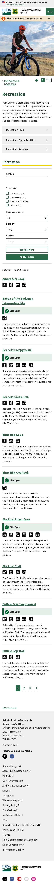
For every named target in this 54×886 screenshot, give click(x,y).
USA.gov (6, 795)
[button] (36, 80)
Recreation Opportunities (20, 140)
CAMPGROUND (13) (18, 197)
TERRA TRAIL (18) (17, 193)
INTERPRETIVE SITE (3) (19, 201)
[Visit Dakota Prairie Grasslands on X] (4, 756)
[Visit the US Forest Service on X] (4, 879)
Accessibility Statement (15, 771)
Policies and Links (11, 830)
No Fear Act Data (11, 815)
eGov (5, 835)
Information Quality (13, 849)
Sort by (10, 223)
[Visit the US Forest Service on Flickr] (26, 879)
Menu (49, 11)
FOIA (5, 820)
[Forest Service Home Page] (15, 12)
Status (10, 235)
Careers (6, 790)
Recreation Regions (16, 149)
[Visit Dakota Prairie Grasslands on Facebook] (12, 756)
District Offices (10, 745)
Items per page (14, 212)
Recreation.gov (10, 766)
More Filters (27, 249)
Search (10, 174)
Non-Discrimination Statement (19, 839)
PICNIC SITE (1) (16, 205)
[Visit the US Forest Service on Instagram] (33, 879)
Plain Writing (9, 810)
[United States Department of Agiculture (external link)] (7, 12)
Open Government (12, 844)
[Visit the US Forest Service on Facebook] (12, 879)
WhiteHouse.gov (11, 800)
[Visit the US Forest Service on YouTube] (19, 879)
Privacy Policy (9, 805)
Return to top (9, 707)
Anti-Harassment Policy (15, 785)
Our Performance (11, 780)
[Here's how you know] (27, 3)
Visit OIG (6, 775)
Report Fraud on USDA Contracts (20, 825)
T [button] (43, 80)
